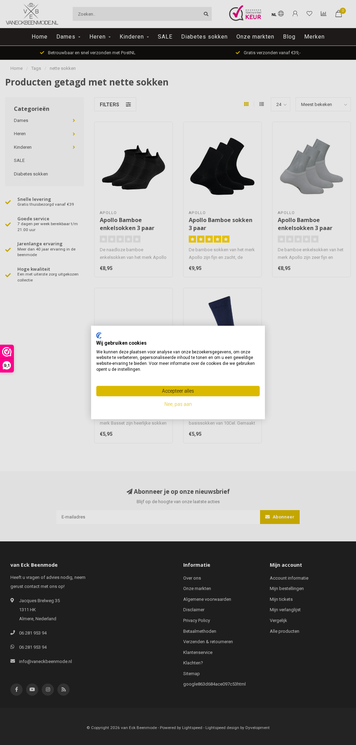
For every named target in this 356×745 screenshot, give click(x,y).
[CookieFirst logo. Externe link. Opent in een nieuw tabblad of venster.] (99, 335)
